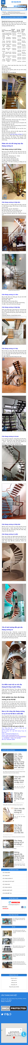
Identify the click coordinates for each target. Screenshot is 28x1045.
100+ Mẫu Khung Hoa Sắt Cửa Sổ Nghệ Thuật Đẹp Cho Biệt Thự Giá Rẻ (19, 931)
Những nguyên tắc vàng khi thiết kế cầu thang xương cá (19, 856)
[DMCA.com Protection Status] (14, 1008)
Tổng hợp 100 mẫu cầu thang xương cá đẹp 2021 (19, 779)
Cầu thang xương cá (8, 878)
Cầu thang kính (6, 872)
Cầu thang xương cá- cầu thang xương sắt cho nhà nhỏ (18, 829)
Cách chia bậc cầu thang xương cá (19, 810)
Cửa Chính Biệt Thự (7, 893)
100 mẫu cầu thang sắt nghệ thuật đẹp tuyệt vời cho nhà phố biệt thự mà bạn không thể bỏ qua (19, 963)
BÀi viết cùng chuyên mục (8, 750)
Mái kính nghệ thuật (7, 890)
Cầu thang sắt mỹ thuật (8, 881)
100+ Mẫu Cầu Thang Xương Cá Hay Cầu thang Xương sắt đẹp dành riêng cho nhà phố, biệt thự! (19, 760)
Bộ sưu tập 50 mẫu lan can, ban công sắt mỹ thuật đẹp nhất (19, 947)
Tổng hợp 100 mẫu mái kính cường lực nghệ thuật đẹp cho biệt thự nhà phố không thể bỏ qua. (19, 940)
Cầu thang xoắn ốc (7, 887)
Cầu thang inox (6, 884)
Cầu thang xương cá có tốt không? (19, 842)
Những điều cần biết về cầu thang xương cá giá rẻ (19, 797)
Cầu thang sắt (6, 875)
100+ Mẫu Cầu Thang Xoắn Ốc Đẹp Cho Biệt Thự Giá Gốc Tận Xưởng (19, 919)
